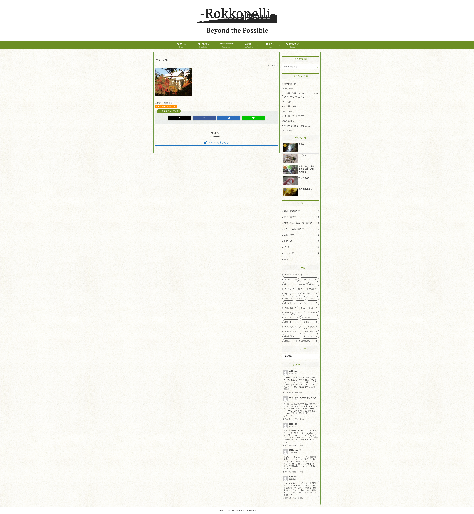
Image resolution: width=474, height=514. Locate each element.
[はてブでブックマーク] (228, 118)
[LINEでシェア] (253, 118)
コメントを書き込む (218, 142)
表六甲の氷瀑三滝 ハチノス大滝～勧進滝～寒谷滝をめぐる (301, 95)
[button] (317, 67)
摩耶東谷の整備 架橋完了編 (297, 126)
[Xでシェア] (179, 118)
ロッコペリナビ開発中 (294, 116)
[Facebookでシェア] (204, 118)
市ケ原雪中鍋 (290, 84)
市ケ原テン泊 (290, 106)
